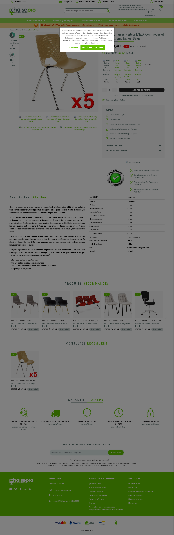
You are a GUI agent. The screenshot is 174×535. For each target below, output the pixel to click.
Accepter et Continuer (92, 47)
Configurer (73, 47)
